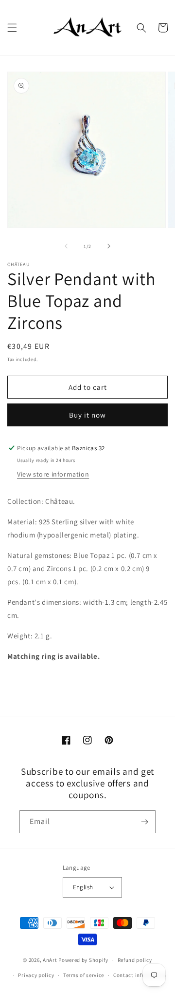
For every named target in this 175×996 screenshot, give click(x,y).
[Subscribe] (144, 821)
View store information (53, 474)
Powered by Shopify (83, 960)
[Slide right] (109, 246)
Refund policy (135, 960)
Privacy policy (36, 975)
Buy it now (87, 415)
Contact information (139, 975)
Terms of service (83, 975)
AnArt (50, 960)
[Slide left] (66, 246)
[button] (12, 27)
